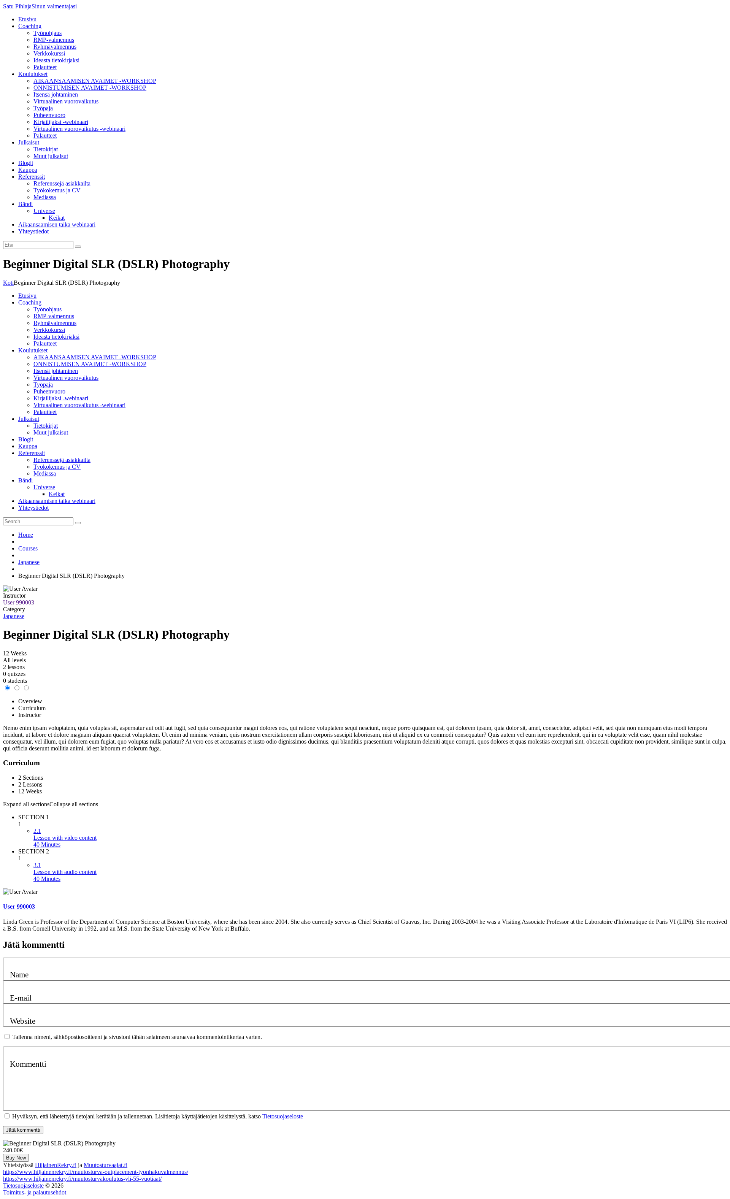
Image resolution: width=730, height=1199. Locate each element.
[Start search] (78, 523)
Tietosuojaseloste (282, 1116)
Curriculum (32, 708)
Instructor (14, 595)
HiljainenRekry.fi (55, 1165)
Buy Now (16, 1158)
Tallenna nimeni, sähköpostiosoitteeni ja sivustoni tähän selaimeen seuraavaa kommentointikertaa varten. (137, 1037)
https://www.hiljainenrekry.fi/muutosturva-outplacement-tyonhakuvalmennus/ (95, 1172)
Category (14, 609)
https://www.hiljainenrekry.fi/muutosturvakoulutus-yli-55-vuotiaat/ (82, 1178)
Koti (8, 282)
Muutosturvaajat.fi (105, 1165)
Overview (30, 701)
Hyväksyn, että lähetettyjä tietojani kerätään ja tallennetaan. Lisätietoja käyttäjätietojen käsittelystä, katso (157, 1116)
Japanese (13, 616)
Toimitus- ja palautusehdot (34, 1192)
